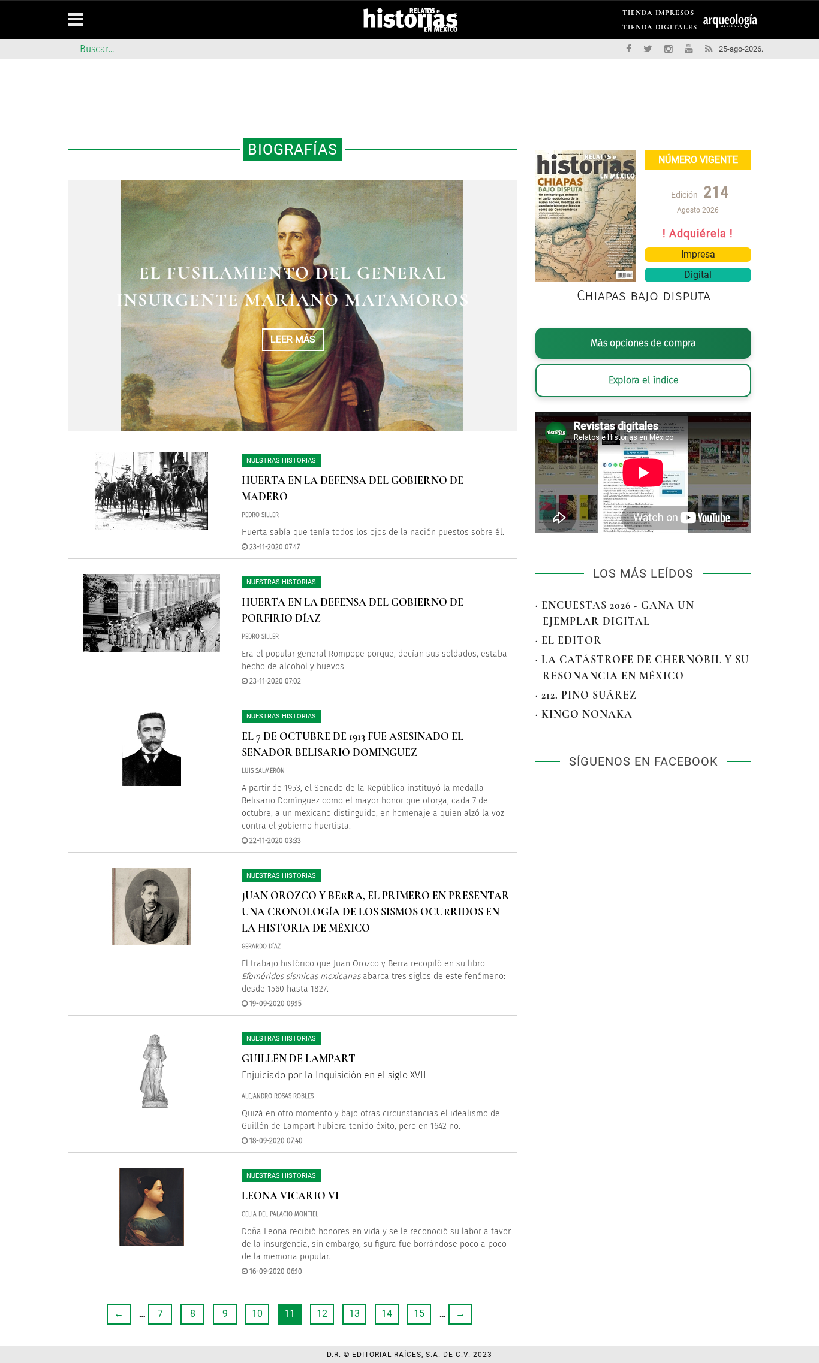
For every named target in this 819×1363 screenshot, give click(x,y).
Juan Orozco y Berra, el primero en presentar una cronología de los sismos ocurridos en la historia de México (376, 912)
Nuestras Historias (281, 460)
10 (257, 1313)
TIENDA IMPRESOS (658, 15)
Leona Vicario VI (290, 1195)
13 (354, 1313)
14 (386, 1313)
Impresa (698, 254)
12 (322, 1313)
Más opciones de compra (643, 343)
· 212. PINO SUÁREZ (586, 695)
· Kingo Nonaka (584, 714)
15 (419, 1313)
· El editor (568, 640)
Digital (698, 274)
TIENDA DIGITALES (659, 29)
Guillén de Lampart (299, 1058)
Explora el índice (644, 380)
